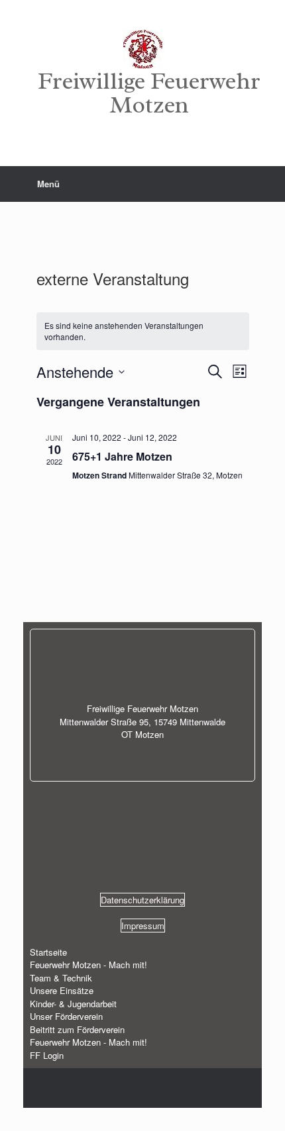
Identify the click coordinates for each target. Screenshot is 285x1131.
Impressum (142, 925)
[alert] (142, 331)
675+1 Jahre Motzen (122, 456)
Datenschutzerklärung (142, 899)
